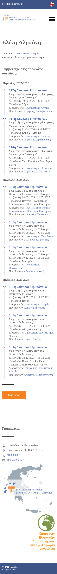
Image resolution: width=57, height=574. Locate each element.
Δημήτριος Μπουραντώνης (38, 374)
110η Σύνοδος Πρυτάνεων (28, 147)
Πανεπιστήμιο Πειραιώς (38, 136)
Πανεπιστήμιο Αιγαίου (37, 107)
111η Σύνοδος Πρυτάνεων (28, 119)
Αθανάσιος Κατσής (34, 271)
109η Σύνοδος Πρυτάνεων (28, 187)
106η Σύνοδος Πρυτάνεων (28, 287)
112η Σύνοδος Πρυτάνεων (28, 90)
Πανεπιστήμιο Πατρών (27, 53)
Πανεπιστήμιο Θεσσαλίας (39, 168)
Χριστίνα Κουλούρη (37, 214)
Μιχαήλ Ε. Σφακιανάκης (37, 139)
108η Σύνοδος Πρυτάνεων (28, 222)
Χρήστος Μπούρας (34, 307)
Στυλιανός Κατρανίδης (36, 239)
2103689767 (13, 455)
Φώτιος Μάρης (32, 339)
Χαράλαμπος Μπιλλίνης (37, 171)
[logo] (19, 18)
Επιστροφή (14, 395)
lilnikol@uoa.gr (14, 3)
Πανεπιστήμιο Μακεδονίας (39, 236)
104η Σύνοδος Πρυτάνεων (28, 347)
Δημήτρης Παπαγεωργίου (38, 111)
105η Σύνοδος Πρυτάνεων (28, 315)
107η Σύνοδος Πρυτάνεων (28, 247)
